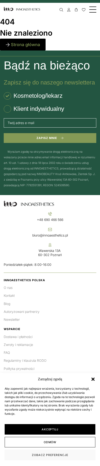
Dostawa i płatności (18, 337)
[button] (93, 379)
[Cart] (76, 9)
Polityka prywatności (19, 369)
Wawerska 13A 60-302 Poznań (50, 253)
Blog (7, 304)
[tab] (33, 96)
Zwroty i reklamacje (18, 345)
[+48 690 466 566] (50, 214)
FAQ (7, 353)
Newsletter (12, 319)
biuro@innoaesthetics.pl (50, 235)
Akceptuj (50, 429)
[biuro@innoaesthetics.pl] (50, 229)
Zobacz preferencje (50, 455)
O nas (8, 288)
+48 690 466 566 (50, 220)
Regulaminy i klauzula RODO (25, 360)
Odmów (50, 442)
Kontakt (9, 295)
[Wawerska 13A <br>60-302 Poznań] (50, 245)
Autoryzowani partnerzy (22, 312)
